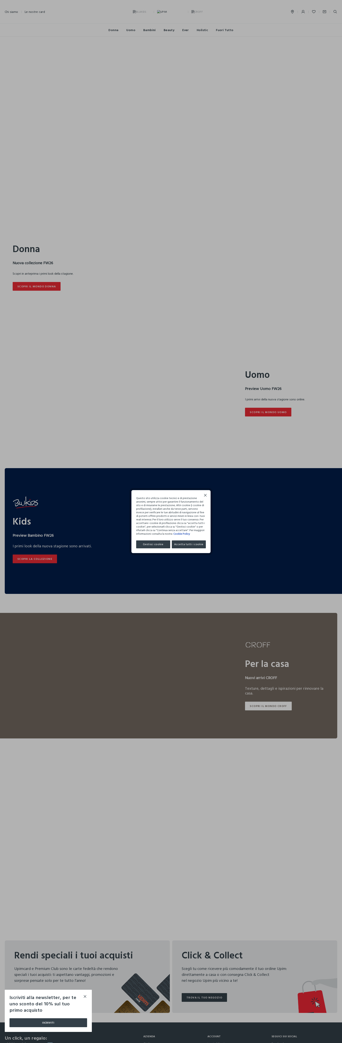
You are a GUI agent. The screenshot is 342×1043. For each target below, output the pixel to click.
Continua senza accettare (205, 495)
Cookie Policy (181, 534)
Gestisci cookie (153, 544)
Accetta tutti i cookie (188, 544)
